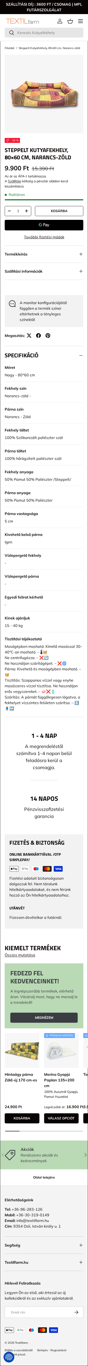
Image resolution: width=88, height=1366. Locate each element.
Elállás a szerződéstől (19, 1350)
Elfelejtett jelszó (15, 1354)
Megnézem (44, 1017)
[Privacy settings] (9, 1357)
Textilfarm (21, 1342)
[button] (70, 21)
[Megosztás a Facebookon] (38, 335)
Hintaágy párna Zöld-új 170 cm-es (21, 1077)
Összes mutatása (20, 955)
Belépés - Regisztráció (51, 1350)
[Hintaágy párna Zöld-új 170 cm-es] (22, 1050)
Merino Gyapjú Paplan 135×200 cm (59, 1080)
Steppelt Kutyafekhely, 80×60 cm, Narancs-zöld (49, 48)
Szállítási (14, 181)
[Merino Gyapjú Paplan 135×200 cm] (61, 1050)
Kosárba (59, 211)
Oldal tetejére (44, 1177)
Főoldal (9, 48)
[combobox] (44, 33)
